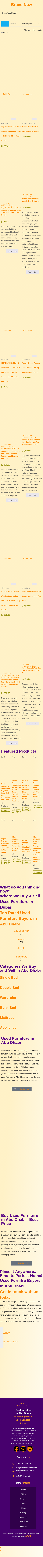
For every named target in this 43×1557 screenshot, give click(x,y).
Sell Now (23, 1526)
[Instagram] (30, 1449)
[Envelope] (23, 1449)
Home (23, 1490)
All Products (5, 206)
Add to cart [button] (13, 119)
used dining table (14, 675)
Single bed (12, 206)
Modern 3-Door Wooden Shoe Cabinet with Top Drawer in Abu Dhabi (31, 442)
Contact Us (23, 1522)
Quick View (6, 94)
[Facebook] (16, 1449)
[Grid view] (1, 38)
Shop (23, 1503)
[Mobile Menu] (39, 4)
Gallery (23, 1513)
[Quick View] (9, 119)
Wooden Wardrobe (28, 197)
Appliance (33, 666)
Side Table (12, 447)
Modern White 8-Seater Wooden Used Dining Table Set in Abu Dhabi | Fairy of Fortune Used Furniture (10, 682)
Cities (23, 1494)
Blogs (23, 1508)
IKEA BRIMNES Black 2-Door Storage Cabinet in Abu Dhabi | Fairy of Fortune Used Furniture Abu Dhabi (10, 453)
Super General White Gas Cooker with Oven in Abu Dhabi (31, 670)
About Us (23, 1517)
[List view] (3, 38)
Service (23, 1499)
